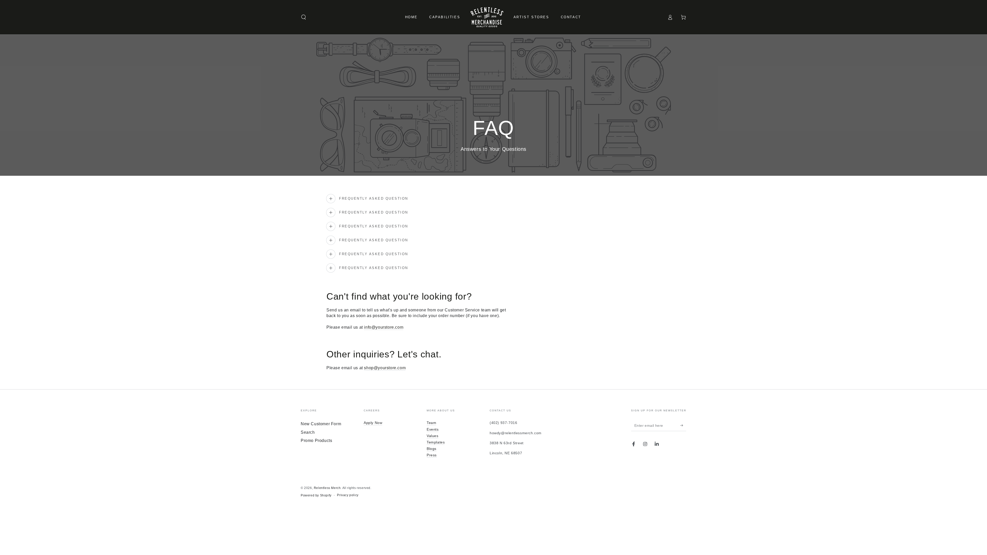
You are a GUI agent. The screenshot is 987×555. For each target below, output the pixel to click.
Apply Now (373, 423)
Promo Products (316, 440)
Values (432, 436)
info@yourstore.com (383, 327)
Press (432, 455)
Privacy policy (347, 495)
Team (431, 423)
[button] (303, 17)
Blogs (431, 449)
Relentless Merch (327, 488)
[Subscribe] (683, 425)
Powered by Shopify (316, 495)
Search (308, 432)
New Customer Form (321, 424)
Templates (436, 442)
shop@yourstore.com (385, 368)
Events (433, 429)
